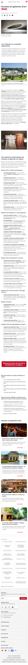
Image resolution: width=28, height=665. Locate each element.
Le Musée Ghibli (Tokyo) (9, 304)
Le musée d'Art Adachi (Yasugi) (10, 200)
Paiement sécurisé (22, 661)
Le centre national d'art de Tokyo (11, 294)
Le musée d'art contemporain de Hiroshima (13, 244)
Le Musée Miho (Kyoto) (8, 207)
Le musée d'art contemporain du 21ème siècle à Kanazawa (13, 84)
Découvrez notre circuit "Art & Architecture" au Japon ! (14, 364)
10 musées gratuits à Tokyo (9, 392)
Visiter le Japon (4, 645)
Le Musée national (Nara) (9, 182)
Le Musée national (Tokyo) (9, 172)
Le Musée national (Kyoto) (9, 177)
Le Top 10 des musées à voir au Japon (12, 379)
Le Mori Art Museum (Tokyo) (10, 215)
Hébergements (4, 637)
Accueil (2, 586)
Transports (3, 629)
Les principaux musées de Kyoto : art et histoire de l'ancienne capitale (14, 467)
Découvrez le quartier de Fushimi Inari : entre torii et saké (12, 439)
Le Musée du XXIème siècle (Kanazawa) (12, 231)
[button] (2, 73)
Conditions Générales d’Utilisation (9, 661)
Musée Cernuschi (9, 405)
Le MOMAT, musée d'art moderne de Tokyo (13, 238)
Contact (9, 655)
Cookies (23, 659)
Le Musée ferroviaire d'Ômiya (10, 320)
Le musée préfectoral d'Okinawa (11, 272)
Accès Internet (4, 633)
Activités (3, 641)
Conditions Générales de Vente (14, 657)
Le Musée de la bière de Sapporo (11, 309)
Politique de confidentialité (9, 659)
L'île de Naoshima (7, 220)
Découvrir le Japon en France (10, 413)
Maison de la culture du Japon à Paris (13, 408)
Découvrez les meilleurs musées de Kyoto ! (13, 495)
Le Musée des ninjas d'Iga (9, 315)
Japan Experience (5, 622)
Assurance (18, 659)
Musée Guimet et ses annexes (11, 401)
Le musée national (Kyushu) (10, 194)
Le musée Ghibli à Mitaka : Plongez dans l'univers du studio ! (13, 523)
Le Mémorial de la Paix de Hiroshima (12, 260)
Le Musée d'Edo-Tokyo (8, 265)
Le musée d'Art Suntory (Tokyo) (10, 187)
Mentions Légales (16, 655)
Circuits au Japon (5, 626)
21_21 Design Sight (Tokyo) (9, 252)
